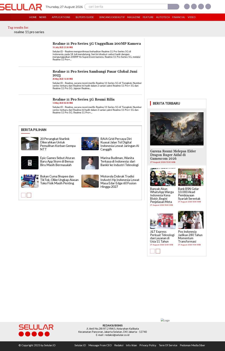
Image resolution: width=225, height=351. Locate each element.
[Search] (173, 6)
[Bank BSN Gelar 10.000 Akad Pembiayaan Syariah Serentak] (191, 177)
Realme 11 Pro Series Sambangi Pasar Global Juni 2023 (95, 73)
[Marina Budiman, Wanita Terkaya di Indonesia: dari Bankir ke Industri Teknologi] (90, 162)
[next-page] (29, 195)
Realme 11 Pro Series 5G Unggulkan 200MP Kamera (97, 44)
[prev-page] (23, 195)
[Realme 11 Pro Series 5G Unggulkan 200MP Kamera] (34, 53)
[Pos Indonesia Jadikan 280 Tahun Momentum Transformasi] (191, 220)
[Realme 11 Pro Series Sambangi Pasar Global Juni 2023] (34, 80)
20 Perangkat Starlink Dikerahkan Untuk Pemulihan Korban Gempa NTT (58, 144)
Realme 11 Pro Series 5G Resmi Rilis (84, 99)
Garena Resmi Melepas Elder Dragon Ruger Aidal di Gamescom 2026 (173, 155)
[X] (201, 6)
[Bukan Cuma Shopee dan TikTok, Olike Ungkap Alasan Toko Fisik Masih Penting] (29, 181)
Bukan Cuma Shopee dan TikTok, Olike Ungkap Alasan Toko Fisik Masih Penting (59, 179)
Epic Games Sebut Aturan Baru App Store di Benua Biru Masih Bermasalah (57, 161)
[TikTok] (34, 334)
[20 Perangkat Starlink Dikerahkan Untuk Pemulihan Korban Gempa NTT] (29, 143)
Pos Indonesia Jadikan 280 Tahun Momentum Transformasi (190, 236)
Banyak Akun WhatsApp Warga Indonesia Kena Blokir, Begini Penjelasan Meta (162, 195)
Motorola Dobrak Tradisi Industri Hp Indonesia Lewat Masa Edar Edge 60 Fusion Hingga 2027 (119, 181)
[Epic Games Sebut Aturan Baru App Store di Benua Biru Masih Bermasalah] (29, 162)
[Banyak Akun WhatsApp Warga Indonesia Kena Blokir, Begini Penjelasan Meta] (163, 177)
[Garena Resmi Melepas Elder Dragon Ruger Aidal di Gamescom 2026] (177, 129)
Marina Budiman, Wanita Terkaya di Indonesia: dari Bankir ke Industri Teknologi (119, 161)
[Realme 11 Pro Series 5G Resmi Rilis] (34, 108)
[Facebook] (187, 6)
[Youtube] (208, 6)
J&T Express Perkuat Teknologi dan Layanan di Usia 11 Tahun (162, 236)
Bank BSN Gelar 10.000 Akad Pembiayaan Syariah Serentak (189, 193)
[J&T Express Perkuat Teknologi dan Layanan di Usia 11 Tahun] (163, 220)
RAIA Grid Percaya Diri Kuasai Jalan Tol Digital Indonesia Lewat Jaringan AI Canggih (119, 144)
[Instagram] (194, 6)
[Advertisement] (176, 68)
